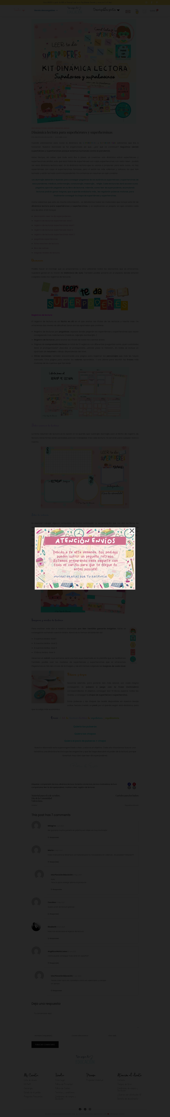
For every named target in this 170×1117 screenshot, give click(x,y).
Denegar (85, 568)
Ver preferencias (105, 568)
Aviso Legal (102, 574)
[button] (114, 543)
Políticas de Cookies (71, 574)
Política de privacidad (88, 574)
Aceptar (64, 568)
